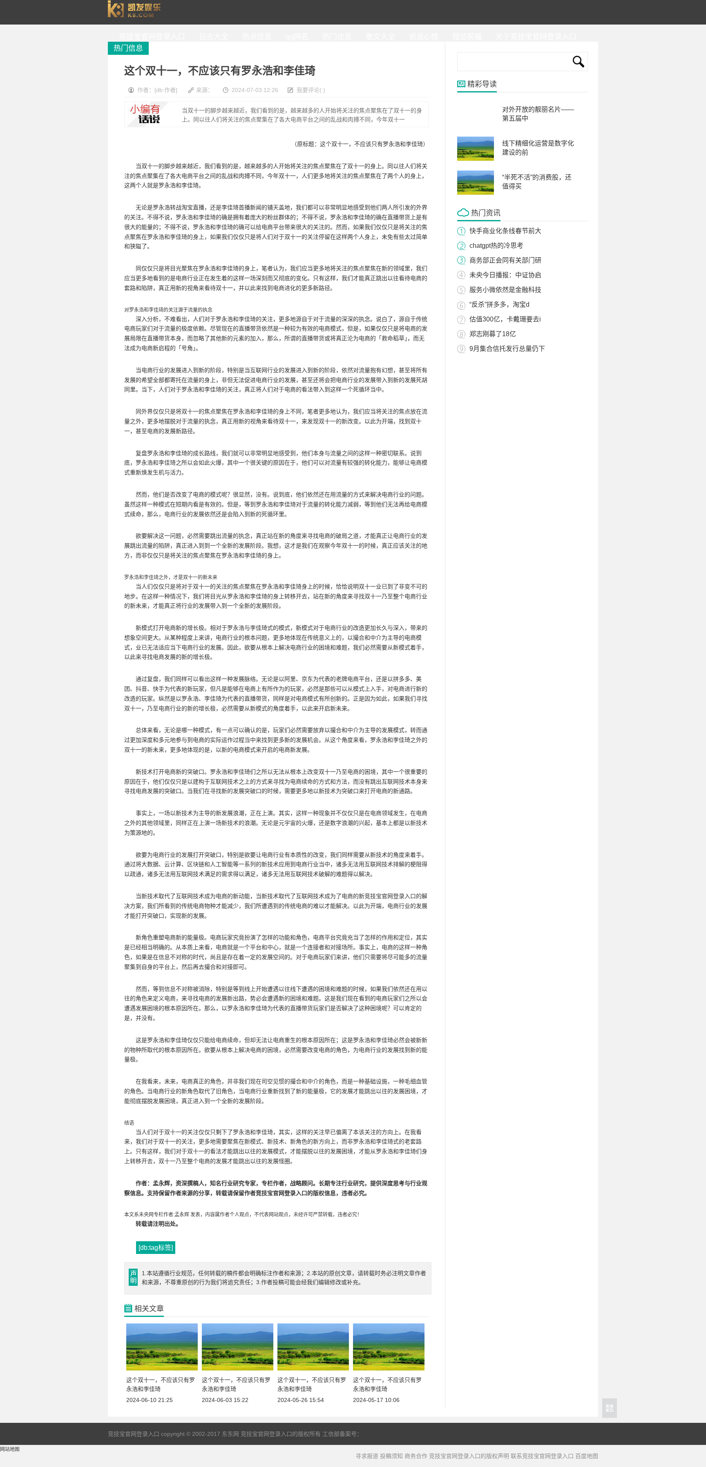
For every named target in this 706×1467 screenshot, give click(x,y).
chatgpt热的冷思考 (496, 245)
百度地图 (586, 1456)
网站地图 (10, 1449)
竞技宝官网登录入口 (136, 12)
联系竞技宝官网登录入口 (542, 1456)
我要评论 (308, 90)
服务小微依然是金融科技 (505, 289)
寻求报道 (366, 1456)
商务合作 (415, 1456)
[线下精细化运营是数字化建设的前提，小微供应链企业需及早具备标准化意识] (475, 159)
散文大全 (378, 37)
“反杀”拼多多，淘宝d (499, 304)
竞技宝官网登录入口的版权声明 (469, 1456)
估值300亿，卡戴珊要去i (505, 319)
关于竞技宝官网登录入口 (534, 37)
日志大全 (211, 37)
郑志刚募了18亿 (492, 333)
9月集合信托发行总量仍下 (507, 348)
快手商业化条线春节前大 (505, 230)
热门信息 (335, 37)
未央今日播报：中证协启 (505, 275)
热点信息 (255, 37)
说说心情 (421, 37)
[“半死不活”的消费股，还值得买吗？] (475, 193)
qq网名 (295, 37)
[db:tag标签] (156, 1247)
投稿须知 (391, 1456)
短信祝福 (465, 37)
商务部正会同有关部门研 (505, 260)
